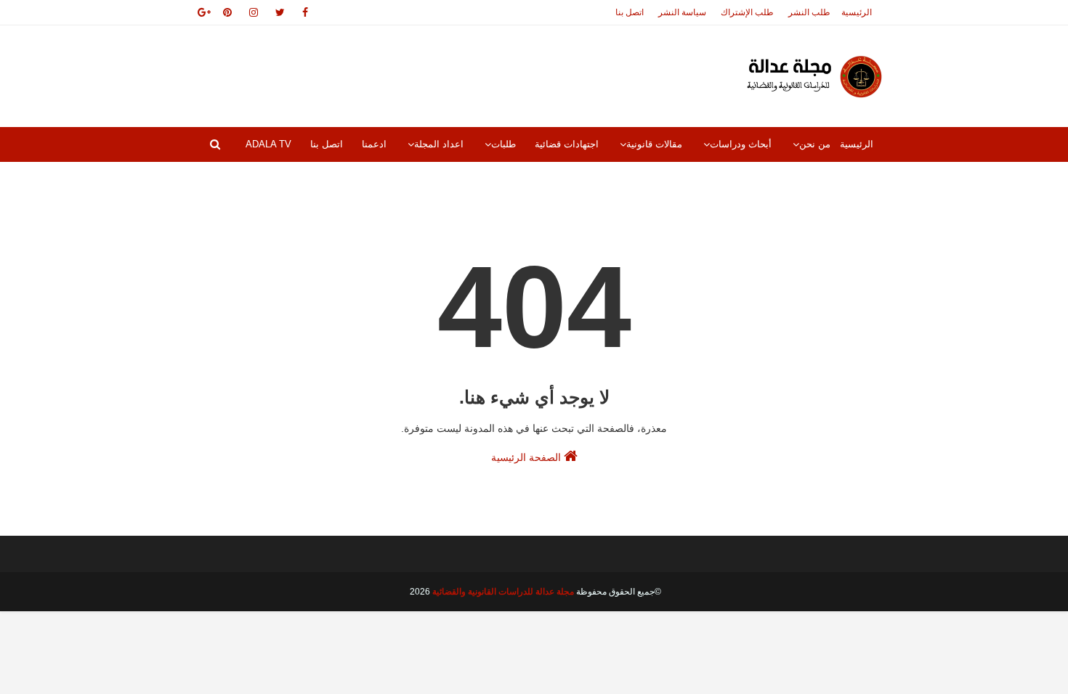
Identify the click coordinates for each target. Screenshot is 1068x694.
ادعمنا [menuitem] (374, 144)
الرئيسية (856, 12)
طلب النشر (809, 12)
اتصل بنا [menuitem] (326, 144)
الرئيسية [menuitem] (856, 144)
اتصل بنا (629, 12)
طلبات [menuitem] (503, 144)
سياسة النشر (682, 12)
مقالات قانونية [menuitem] (654, 144)
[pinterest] (227, 12)
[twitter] (280, 12)
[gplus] (202, 12)
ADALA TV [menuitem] (268, 144)
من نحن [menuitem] (814, 144)
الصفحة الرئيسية (527, 457)
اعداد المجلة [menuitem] (439, 144)
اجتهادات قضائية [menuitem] (567, 144)
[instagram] (253, 12)
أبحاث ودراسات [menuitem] (741, 144)
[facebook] (305, 12)
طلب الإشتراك (747, 12)
